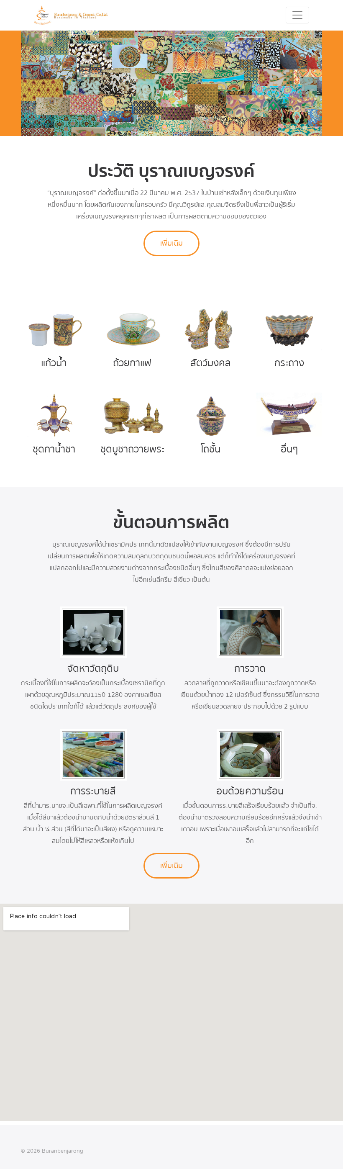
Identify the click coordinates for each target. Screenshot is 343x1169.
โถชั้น (210, 449)
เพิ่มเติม (171, 243)
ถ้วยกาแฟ (132, 363)
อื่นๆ (289, 449)
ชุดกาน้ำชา (54, 449)
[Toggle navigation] (297, 15)
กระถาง (289, 363)
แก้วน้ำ (54, 363)
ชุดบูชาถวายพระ (132, 449)
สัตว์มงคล (210, 363)
